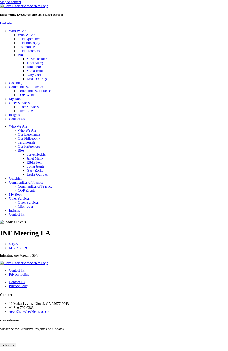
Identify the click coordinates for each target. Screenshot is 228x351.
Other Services (19, 103)
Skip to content (10, 2)
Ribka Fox (34, 67)
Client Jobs (25, 111)
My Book (15, 99)
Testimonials (26, 47)
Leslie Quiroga (37, 79)
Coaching (15, 83)
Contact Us (17, 119)
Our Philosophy (29, 43)
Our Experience (29, 39)
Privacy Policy (19, 274)
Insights (14, 115)
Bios (21, 55)
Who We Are (18, 31)
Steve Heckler (37, 59)
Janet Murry (35, 63)
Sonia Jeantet (36, 71)
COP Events (26, 95)
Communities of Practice (26, 87)
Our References (29, 51)
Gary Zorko (35, 75)
